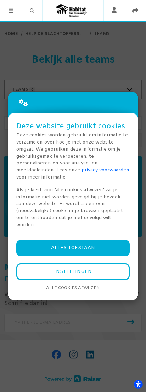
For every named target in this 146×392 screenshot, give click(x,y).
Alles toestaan (73, 248)
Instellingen (73, 272)
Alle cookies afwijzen (73, 288)
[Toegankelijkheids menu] (138, 384)
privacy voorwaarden (105, 170)
